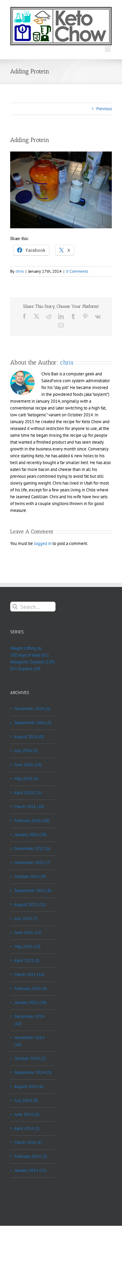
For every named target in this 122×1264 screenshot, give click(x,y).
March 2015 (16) (29, 974)
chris (20, 271)
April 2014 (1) (27, 1128)
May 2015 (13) (27, 946)
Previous (104, 109)
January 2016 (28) (30, 834)
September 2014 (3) (33, 1072)
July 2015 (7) (26, 918)
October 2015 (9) (30, 876)
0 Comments (77, 271)
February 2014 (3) (30, 1156)
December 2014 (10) (29, 1020)
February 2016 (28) (31, 820)
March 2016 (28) (29, 806)
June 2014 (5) (26, 1114)
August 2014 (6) (29, 1086)
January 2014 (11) (30, 1170)
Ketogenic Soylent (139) (32, 662)
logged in (43, 543)
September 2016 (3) (33, 723)
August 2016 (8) (29, 736)
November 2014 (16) (29, 1041)
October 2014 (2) (30, 1058)
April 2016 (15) (28, 792)
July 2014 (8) (26, 1100)
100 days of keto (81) (29, 655)
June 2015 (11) (28, 932)
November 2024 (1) (32, 709)
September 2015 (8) (33, 890)
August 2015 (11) (30, 904)
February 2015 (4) (30, 988)
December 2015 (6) (32, 848)
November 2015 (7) (32, 862)
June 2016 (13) (28, 764)
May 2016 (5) (26, 778)
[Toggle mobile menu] (108, 49)
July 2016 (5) (26, 750)
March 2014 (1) (28, 1142)
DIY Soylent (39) (25, 669)
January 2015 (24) (30, 1002)
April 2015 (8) (27, 960)
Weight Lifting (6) (26, 648)
